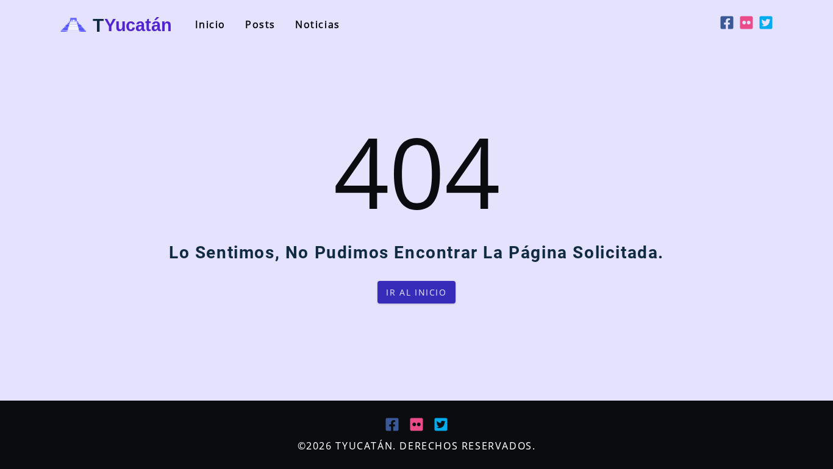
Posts (260, 24)
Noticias (317, 24)
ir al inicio (416, 292)
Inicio (210, 24)
